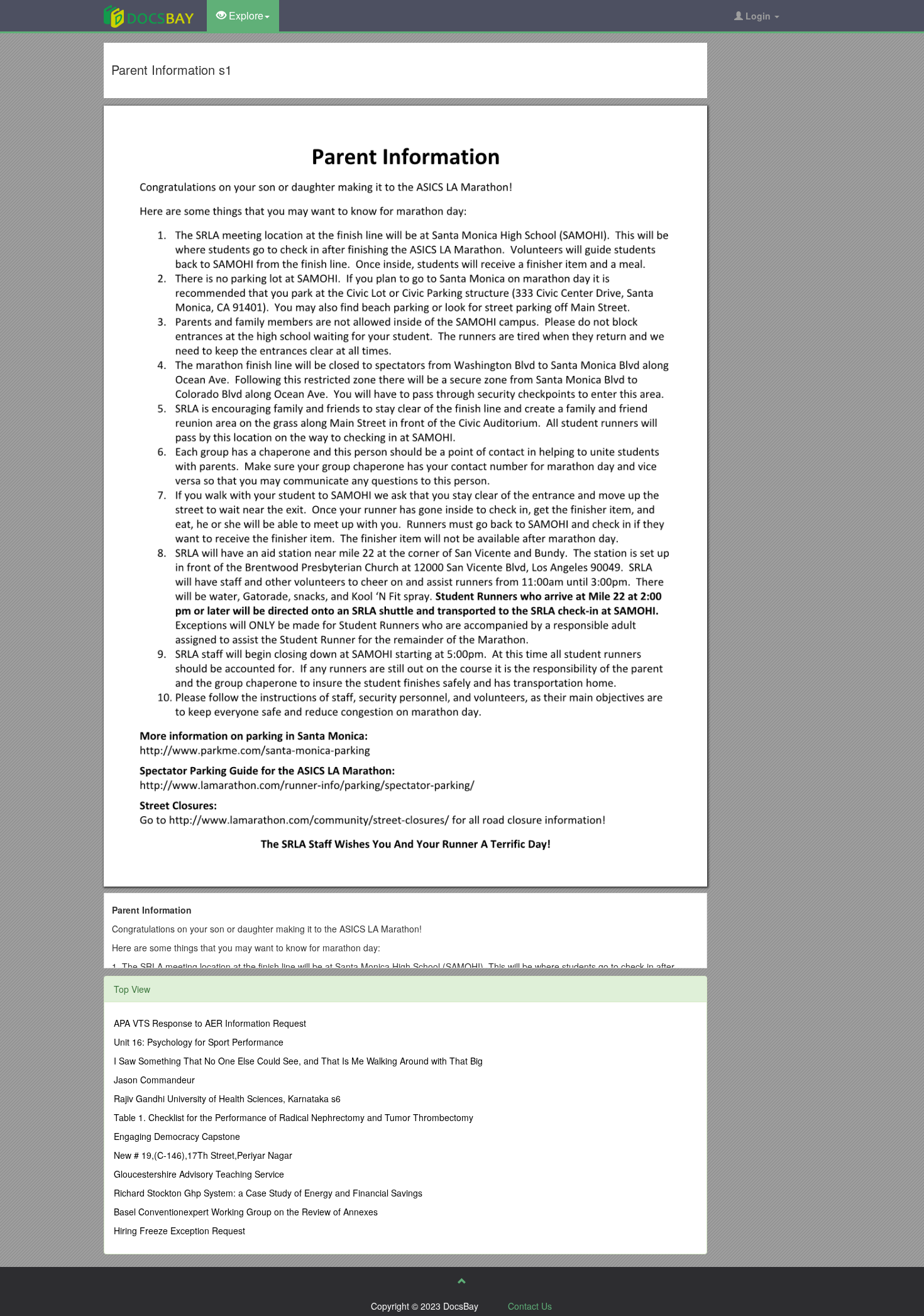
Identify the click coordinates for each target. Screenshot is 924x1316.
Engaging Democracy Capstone (177, 1136)
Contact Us (530, 1306)
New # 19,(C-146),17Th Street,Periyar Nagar (203, 1155)
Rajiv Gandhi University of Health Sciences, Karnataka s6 (227, 1098)
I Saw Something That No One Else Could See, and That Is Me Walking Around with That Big (298, 1060)
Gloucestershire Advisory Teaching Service (199, 1174)
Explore (244, 15)
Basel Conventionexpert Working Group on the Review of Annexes (246, 1211)
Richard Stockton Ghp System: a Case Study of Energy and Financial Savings (268, 1192)
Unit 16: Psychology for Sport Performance (198, 1042)
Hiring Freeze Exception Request (179, 1230)
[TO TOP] (462, 1281)
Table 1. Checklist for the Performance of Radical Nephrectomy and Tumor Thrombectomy (293, 1117)
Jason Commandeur (154, 1079)
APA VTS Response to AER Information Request (210, 1023)
